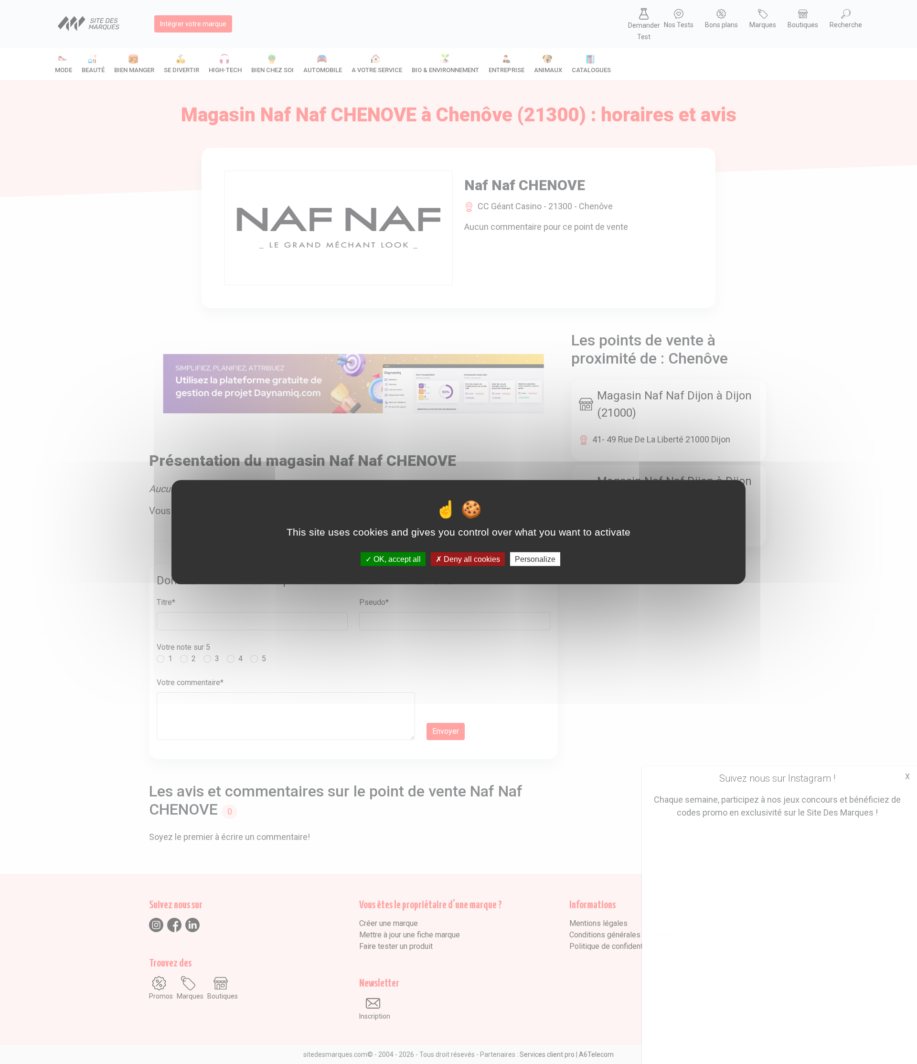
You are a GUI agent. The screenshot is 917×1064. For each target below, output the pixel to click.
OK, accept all (396, 559)
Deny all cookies (471, 559)
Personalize (535, 559)
